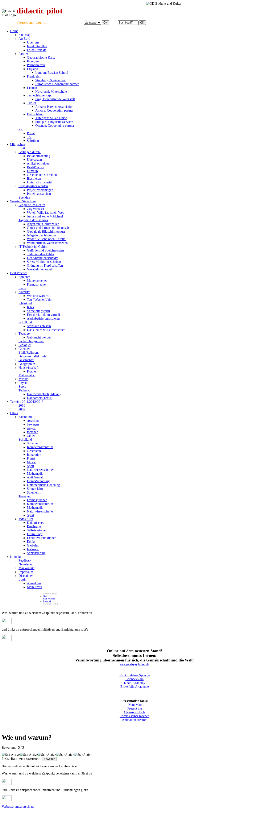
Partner (23, 53)
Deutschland (35, 114)
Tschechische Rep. (39, 95)
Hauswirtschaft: (28, 367)
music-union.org (58, 817)
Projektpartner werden (33, 186)
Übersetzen (34, 159)
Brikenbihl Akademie (134, 686)
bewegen (33, 424)
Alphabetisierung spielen (43, 318)
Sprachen (33, 443)
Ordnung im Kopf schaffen (45, 265)
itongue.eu (43, 817)
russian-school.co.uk (79, 817)
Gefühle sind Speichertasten (45, 250)
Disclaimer (25, 575)
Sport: (22, 386)
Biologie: (24, 345)
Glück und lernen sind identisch (48, 227)
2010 (21, 405)
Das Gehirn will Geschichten (46, 330)
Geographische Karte (41, 57)
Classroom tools (134, 712)
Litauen (32, 88)
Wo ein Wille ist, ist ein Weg (45, 212)
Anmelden (34, 583)
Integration (34, 454)
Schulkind (25, 322)
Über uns (33, 42)
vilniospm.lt (97, 817)
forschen (32, 432)
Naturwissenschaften (40, 470)
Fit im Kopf (34, 534)
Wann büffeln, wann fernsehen (47, 243)
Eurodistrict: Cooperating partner (57, 84)
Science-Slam (134, 679)
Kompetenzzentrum (40, 447)
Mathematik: (26, 375)
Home (14, 31)
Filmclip (32, 171)
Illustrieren (34, 178)
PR (20, 129)
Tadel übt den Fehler (40, 254)
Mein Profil (34, 587)
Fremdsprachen (37, 500)
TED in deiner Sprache (134, 675)
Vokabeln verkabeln (40, 269)
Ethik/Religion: (28, 352)
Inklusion (33, 549)
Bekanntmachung (38, 156)
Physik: (23, 383)
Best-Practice (35, 167)
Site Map (24, 35)
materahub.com (151, 817)
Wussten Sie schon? (23, 201)
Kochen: (32, 371)
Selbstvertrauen (37, 530)
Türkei (31, 103)
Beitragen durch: (29, 152)
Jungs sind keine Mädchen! (45, 216)
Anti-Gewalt (35, 477)
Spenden (24, 197)
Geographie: (26, 364)
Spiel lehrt (33, 492)
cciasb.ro (137, 817)
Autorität (24, 292)
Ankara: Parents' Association (54, 106)
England (32, 69)
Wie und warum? (38, 296)
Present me (134, 708)
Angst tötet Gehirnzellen (43, 224)
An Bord (24, 38)
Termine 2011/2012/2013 (27, 401)
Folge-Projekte (36, 50)
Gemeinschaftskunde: (32, 356)
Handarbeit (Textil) (39, 398)
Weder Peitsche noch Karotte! (46, 239)
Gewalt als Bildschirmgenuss (46, 231)
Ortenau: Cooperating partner (54, 125)
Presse (31, 133)
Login (22, 579)
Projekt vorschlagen (40, 190)
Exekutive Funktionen (41, 538)
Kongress (33, 61)
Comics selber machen (134, 716)
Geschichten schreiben (42, 174)
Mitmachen (17, 144)
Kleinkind (25, 303)
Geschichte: (26, 360)
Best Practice (18, 273)
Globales (33, 545)
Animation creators (134, 720)
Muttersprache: (37, 280)
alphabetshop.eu (10, 817)
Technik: (24, 390)
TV (29, 137)
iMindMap (135, 704)
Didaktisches (35, 522)
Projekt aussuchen (39, 193)
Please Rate (9, 758)
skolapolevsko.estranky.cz (118, 817)
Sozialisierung (36, 553)
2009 (21, 409)
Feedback (24, 560)
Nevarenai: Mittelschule (51, 91)
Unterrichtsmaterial (39, 182)
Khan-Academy (134, 683)
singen (31, 428)
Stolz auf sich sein (39, 326)
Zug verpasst (35, 209)
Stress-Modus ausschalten (44, 261)
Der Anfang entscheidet (42, 258)
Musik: (23, 379)
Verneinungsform (38, 311)
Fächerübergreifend (31, 341)
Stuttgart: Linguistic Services (54, 122)
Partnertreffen (36, 65)
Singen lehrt (35, 488)
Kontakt (15, 556)
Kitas (30, 307)
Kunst (22, 288)
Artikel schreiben (38, 163)
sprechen (33, 420)
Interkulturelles (37, 46)
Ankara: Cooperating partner (54, 110)
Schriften (33, 140)
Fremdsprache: (36, 284)
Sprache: (24, 277)
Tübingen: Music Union (51, 118)
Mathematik (35, 507)
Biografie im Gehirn (31, 205)
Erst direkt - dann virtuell (43, 314)
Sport (30, 466)
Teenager (24, 333)
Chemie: (24, 348)
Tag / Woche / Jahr (39, 299)
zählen (31, 435)
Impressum (25, 572)
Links (14, 413)
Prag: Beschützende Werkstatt (55, 99)
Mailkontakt (26, 568)
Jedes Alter (25, 519)
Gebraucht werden (39, 337)
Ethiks (31, 541)
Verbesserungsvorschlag (18, 806)
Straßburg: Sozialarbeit (50, 80)
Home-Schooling (38, 481)
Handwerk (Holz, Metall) (44, 394)
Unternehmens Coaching (43, 485)
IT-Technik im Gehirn (32, 246)
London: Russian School (51, 72)
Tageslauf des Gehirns (33, 220)
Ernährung (34, 526)
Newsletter (25, 564)
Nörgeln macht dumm (41, 235)
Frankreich (34, 76)
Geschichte (34, 451)
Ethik (22, 148)
